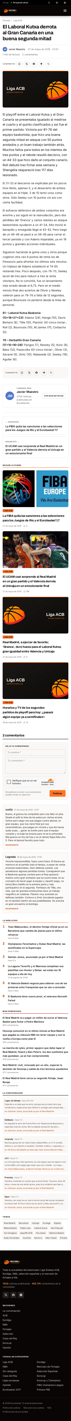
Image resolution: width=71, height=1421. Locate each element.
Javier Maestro (14, 49)
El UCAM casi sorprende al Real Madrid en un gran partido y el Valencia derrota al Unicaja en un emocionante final (29, 581)
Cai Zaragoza (10, 1233)
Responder (11, 845)
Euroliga (46, 1223)
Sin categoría (10, 1371)
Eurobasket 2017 (12, 1389)
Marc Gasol (51, 1238)
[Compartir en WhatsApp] (19, 64)
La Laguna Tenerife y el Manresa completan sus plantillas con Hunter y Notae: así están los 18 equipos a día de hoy (36, 970)
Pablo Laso (25, 1228)
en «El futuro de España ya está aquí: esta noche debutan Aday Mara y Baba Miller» (35, 1149)
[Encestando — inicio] (10, 11)
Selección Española (47, 1371)
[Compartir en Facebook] (34, 64)
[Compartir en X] (27, 64)
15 (27, 722)
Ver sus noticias (53, 396)
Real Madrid (9, 1223)
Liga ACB (18, 20)
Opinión (7, 1347)
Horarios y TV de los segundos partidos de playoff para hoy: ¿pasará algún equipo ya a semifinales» (28, 712)
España (57, 1223)
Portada (6, 20)
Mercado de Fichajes (48, 1366)
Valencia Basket (56, 1233)
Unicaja (35, 1223)
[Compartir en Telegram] (41, 64)
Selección (8, 1333)
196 (27, 591)
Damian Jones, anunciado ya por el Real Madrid (35, 957)
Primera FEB (43, 1389)
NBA (5, 1324)
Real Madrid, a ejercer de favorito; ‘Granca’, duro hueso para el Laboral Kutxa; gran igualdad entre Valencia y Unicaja (32, 647)
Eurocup (7, 1343)
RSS (49, 1408)
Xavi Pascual (57, 1228)
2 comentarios (30, 54)
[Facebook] (13, 1295)
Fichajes (7, 1329)
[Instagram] (21, 1295)
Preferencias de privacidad (15, 1411)
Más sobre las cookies (33, 1408)
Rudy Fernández (11, 1238)
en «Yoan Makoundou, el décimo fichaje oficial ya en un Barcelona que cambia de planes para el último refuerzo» (35, 1169)
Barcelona (23, 1223)
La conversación (11, 1310)
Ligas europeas (11, 1380)
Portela (63, 1238)
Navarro (38, 1238)
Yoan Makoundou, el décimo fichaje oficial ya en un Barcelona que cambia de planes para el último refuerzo (38, 930)
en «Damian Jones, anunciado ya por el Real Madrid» (29, 1111)
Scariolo (27, 1238)
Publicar (57, 793)
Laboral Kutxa (40, 1228)
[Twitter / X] (6, 1295)
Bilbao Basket (10, 1228)
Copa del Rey (10, 1338)
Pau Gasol (40, 1233)
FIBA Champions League (50, 1385)
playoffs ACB (26, 1233)
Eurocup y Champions (48, 1380)
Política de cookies (11, 1408)
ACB (5, 1315)
